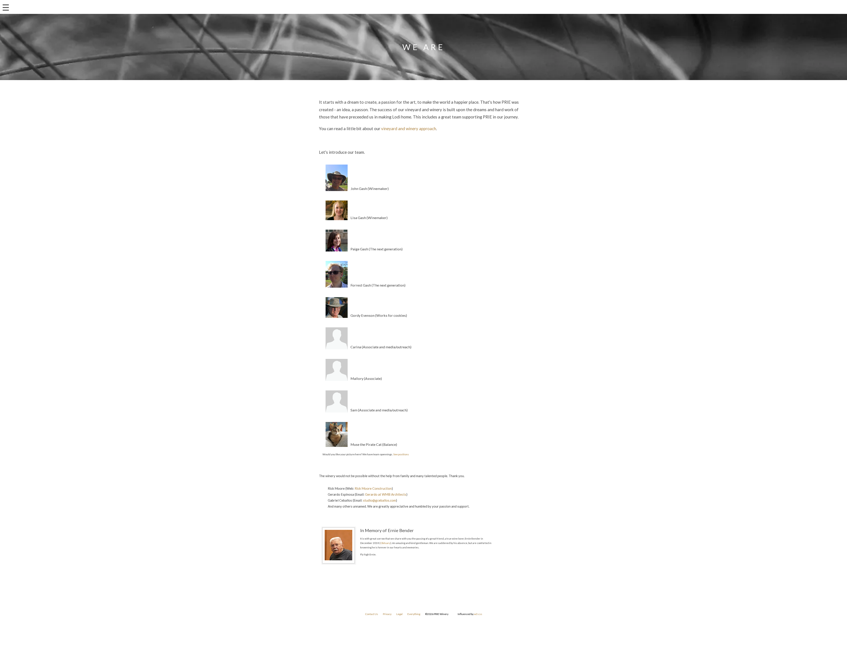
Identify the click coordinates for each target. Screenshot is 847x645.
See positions (401, 454)
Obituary (385, 543)
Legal (399, 614)
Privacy (387, 614)
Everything (413, 614)
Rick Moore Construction (373, 488)
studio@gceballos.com (379, 500)
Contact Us (371, 614)
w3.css (478, 614)
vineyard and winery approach (408, 128)
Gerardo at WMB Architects (385, 494)
